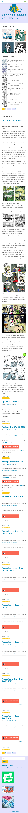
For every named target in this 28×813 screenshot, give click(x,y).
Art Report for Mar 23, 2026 (13, 427)
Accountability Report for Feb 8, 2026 (12, 606)
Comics (8, 396)
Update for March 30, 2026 (13, 401)
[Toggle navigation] (2, 2)
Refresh (22, 451)
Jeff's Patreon (5, 443)
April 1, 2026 (10, 404)
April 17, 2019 (10, 123)
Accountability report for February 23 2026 (12, 569)
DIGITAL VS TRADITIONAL (12, 120)
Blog (8, 421)
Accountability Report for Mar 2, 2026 (12, 532)
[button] (8, 193)
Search (5, 761)
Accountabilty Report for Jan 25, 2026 (12, 680)
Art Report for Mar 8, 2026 (13, 496)
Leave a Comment (5, 398)
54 (12, 109)
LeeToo (17, 811)
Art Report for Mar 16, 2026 (13, 461)
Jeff (15, 123)
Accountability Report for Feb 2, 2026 (12, 643)
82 (12, 753)
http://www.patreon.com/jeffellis (9, 436)
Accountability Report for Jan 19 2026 (12, 717)
